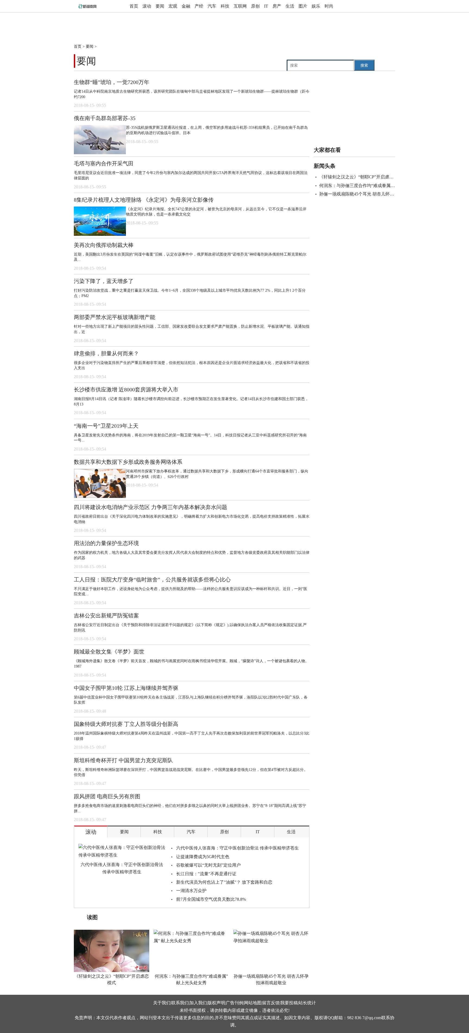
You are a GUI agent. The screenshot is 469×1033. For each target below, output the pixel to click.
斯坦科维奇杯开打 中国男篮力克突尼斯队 (123, 760)
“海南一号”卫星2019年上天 (106, 426)
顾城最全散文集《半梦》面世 (109, 652)
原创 (255, 6)
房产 (276, 6)
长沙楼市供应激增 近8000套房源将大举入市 (126, 389)
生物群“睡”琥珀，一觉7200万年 (111, 82)
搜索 (364, 65)
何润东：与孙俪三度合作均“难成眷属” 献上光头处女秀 (191, 979)
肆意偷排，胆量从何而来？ (106, 353)
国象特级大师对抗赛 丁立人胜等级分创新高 (126, 724)
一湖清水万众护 (191, 890)
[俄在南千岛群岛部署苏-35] (100, 139)
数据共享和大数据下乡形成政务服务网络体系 (128, 462)
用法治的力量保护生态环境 (106, 543)
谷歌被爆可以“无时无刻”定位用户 (208, 865)
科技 (225, 6)
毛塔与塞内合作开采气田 (104, 163)
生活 (290, 6)
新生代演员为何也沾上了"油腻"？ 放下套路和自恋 (224, 882)
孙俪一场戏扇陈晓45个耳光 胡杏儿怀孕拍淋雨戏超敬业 (271, 979)
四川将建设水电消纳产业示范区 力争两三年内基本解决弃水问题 (150, 507)
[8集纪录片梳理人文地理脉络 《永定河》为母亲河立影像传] (100, 221)
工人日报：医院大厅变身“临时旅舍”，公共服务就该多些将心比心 (152, 580)
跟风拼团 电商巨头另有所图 (107, 796)
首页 (133, 6)
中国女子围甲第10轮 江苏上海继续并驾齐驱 (126, 688)
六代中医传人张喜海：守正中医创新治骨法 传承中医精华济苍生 (122, 868)
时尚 (329, 6)
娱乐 (316, 6)
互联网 (240, 6)
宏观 (173, 6)
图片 (303, 6)
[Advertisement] (205, 24)
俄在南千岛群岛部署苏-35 (104, 118)
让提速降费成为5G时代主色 (202, 856)
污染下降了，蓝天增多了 (104, 281)
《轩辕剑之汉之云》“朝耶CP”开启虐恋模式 (111, 979)
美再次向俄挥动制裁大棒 (104, 245)
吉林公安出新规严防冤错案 (106, 616)
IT (266, 6)
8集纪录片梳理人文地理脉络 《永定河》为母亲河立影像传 (144, 200)
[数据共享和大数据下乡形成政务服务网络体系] (100, 483)
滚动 (146, 6)
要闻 (160, 6)
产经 (199, 6)
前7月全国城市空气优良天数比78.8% (211, 899)
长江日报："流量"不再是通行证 (206, 873)
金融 (186, 6)
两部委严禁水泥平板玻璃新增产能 (114, 317)
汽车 (212, 6)
